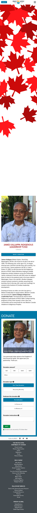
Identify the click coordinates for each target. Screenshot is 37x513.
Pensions (18, 493)
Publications (18, 452)
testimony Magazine (18, 480)
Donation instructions (10, 415)
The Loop (18, 474)
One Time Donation (18, 385)
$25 (7, 370)
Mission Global (19, 501)
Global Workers (18, 504)
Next (6, 426)
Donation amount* (9, 367)
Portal (18, 454)
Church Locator (19, 447)
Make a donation (18, 254)
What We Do (18, 466)
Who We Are (18, 462)
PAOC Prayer (18, 476)
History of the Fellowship (18, 473)
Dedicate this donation (10, 396)
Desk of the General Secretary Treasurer (18, 488)
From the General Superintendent (18, 471)
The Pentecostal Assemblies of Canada (18, 2)
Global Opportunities (18, 509)
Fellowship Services (18, 486)
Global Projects (18, 507)
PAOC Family (18, 460)
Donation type (8, 382)
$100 (22, 370)
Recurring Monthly (18, 389)
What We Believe (18, 464)
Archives (18, 469)
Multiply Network (18, 481)
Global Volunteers (18, 506)
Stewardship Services (18, 495)
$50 (14, 370)
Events (18, 450)
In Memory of (18, 408)
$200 (30, 370)
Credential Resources (18, 492)
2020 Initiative (18, 478)
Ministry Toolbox (18, 455)
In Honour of (18, 404)
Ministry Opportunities (18, 449)
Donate (4, 2)
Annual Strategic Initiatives (18, 468)
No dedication (18, 400)
